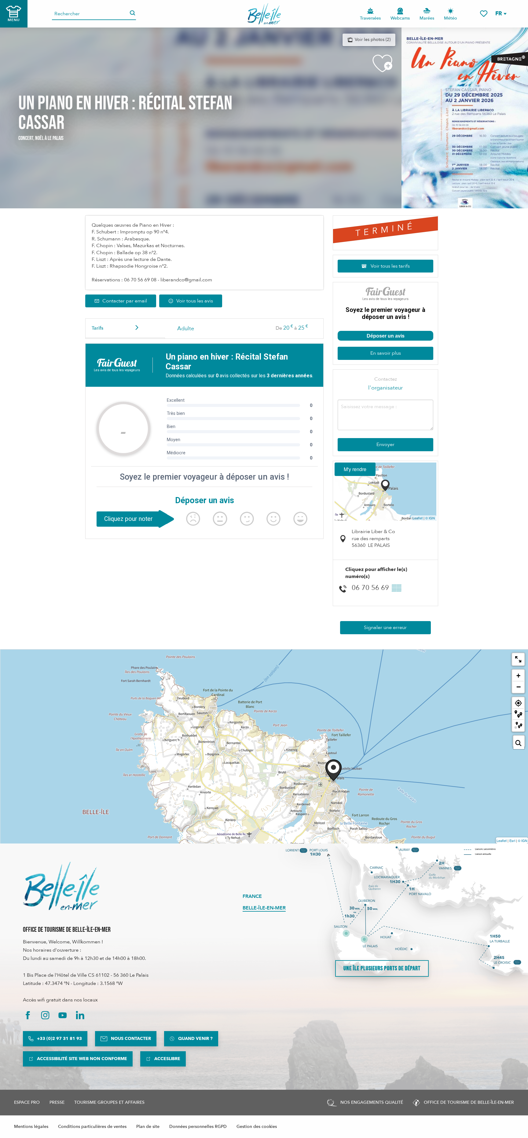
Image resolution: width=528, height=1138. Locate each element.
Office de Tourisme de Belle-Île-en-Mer (67, 930)
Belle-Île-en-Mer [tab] (264, 908)
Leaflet (418, 517)
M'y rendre (355, 469)
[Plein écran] (518, 659)
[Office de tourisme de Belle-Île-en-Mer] (61, 886)
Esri (512, 840)
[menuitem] (264, 13)
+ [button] (518, 675)
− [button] (518, 686)
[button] (500, 13)
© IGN (430, 517)
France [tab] (252, 896)
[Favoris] (483, 13)
